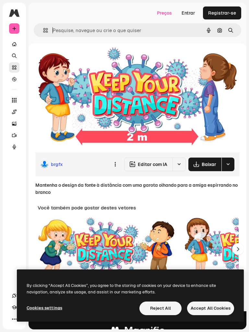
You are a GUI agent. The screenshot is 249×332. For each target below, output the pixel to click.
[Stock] (14, 67)
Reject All (160, 308)
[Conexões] (14, 295)
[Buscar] (14, 56)
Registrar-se (222, 13)
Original (76, 58)
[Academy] (14, 307)
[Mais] (14, 319)
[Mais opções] (115, 164)
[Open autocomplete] (43, 30)
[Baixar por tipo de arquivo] (227, 164)
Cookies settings (44, 308)
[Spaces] (14, 112)
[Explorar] (14, 79)
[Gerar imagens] (14, 123)
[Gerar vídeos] (14, 135)
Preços (164, 13)
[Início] (14, 44)
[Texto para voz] (14, 147)
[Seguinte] (238, 249)
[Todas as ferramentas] (14, 100)
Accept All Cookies (211, 308)
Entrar (188, 13)
